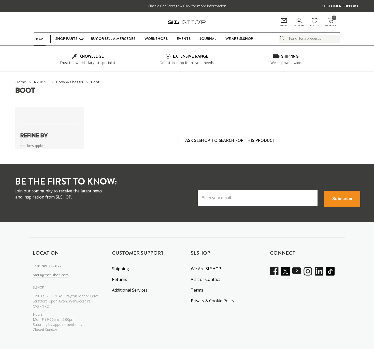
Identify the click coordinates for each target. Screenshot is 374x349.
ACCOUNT (299, 25)
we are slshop (239, 38)
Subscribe (342, 198)
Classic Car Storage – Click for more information (187, 6)
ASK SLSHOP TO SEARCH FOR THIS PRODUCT (230, 140)
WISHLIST (314, 25)
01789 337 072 (49, 266)
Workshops (156, 38)
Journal (208, 38)
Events (184, 38)
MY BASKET (330, 22)
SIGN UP (283, 25)
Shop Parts (66, 38)
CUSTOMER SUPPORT (340, 6)
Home (40, 39)
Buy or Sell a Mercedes (113, 38)
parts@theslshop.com (51, 274)
